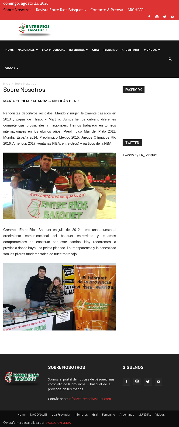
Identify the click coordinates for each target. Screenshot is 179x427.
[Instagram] (156, 16)
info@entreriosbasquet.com (90, 399)
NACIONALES (26, 49)
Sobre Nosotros (17, 9)
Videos (10, 68)
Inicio (6, 84)
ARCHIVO (135, 9)
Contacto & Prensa (106, 9)
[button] (170, 59)
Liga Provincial (53, 49)
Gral (95, 49)
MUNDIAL (150, 49)
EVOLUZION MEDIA (58, 423)
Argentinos (131, 49)
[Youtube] (172, 16)
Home (9, 49)
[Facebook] (149, 16)
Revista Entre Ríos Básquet (59, 9)
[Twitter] (164, 16)
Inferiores (77, 49)
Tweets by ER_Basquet (140, 155)
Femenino (110, 49)
